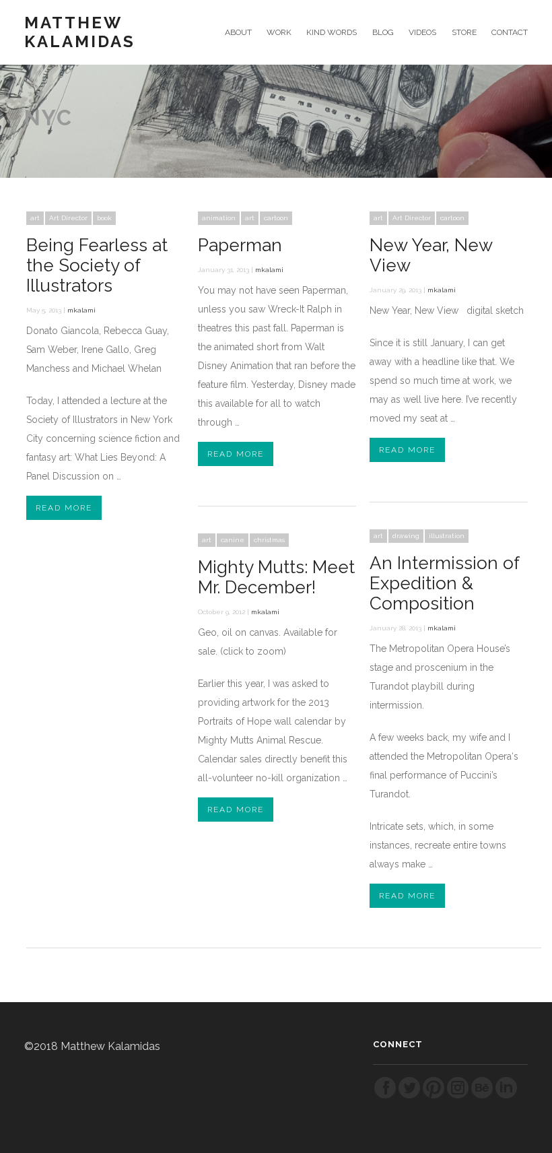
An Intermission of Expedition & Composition (444, 583)
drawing (405, 535)
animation (219, 218)
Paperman (240, 245)
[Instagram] (458, 1096)
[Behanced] (482, 1096)
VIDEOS (422, 32)
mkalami (81, 310)
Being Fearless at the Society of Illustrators (97, 265)
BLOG (382, 32)
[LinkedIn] (506, 1096)
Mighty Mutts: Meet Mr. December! (276, 577)
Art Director (68, 218)
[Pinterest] (433, 1096)
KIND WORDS (331, 32)
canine (232, 539)
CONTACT (509, 32)
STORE (464, 32)
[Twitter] (409, 1096)
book (104, 218)
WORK (279, 32)
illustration (446, 535)
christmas (269, 539)
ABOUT (238, 32)
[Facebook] (385, 1096)
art (35, 218)
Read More (64, 508)
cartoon (276, 218)
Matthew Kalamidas (79, 32)
